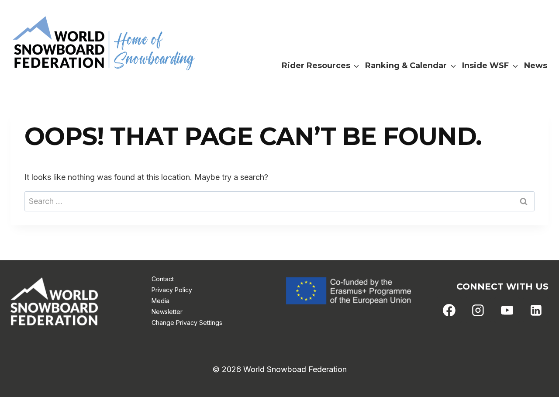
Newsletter (167, 311)
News (535, 65)
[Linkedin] (536, 310)
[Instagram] (478, 310)
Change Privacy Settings (187, 322)
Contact (163, 279)
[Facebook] (449, 310)
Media (160, 300)
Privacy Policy (172, 289)
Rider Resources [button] (316, 65)
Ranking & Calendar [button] (406, 65)
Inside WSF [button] (485, 65)
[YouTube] (507, 310)
